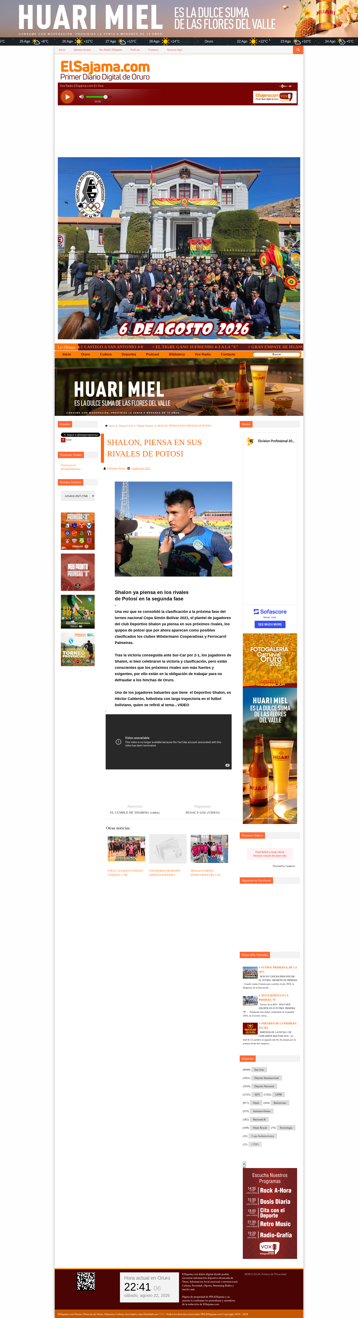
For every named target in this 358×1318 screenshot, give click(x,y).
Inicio (62, 49)
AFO (257, 1094)
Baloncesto (280, 1102)
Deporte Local (126, 425)
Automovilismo (262, 1111)
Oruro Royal (260, 1127)
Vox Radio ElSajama (110, 49)
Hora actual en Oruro (147, 1278)
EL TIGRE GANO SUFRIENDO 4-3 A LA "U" (125, 346)
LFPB (278, 1094)
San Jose (259, 1069)
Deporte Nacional (264, 1086)
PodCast (135, 49)
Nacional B (259, 1119)
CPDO (255, 1144)
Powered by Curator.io (284, 866)
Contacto (153, 49)
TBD (161, 1314)
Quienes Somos (82, 49)
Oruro (256, 1102)
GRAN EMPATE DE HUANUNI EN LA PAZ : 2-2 (223, 346)
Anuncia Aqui (174, 49)
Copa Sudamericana (263, 1136)
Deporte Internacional (266, 1077)
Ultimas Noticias (145, 425)
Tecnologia (286, 1127)
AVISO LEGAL (252, 1274)
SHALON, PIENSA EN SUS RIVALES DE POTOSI (184, 425)
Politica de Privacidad (274, 1274)
